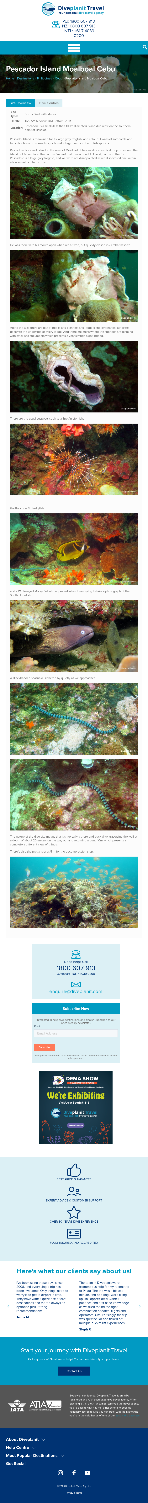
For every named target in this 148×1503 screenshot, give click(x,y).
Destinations (25, 78)
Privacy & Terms (74, 1492)
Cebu (58, 78)
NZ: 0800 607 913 (78, 26)
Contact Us (74, 1371)
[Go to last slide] (8, 1306)
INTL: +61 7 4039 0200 (78, 33)
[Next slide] (139, 1306)
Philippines (44, 78)
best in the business (127, 1415)
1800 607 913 (75, 967)
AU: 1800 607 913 (79, 21)
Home (10, 78)
